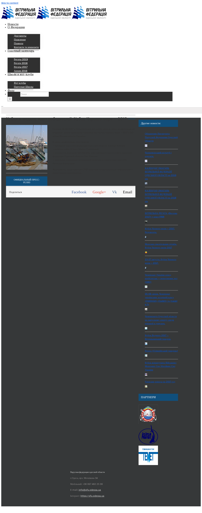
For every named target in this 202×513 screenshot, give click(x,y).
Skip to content (9, 3)
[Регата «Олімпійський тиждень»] (146, 356)
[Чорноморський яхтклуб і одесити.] (146, 161)
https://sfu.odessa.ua (92, 495)
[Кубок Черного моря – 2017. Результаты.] (146, 237)
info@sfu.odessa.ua (90, 489)
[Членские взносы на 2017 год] (146, 387)
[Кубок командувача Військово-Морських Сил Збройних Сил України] (146, 375)
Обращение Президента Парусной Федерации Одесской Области (161, 137)
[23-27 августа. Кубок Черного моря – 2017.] (146, 268)
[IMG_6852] (37, 126)
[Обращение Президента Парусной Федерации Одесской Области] (146, 146)
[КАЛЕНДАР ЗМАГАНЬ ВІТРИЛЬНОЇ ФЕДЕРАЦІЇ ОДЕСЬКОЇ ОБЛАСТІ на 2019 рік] (146, 184)
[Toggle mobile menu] (2, 105)
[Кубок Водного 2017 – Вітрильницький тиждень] (146, 344)
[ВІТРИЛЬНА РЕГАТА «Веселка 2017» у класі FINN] (146, 222)
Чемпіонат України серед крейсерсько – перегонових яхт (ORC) (161, 278)
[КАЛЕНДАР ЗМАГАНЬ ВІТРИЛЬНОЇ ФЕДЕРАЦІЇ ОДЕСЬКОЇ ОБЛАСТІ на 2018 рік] (146, 206)
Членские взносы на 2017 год (160, 381)
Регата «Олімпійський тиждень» (161, 350)
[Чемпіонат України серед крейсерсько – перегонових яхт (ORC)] (146, 287)
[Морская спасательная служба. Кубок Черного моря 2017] (146, 253)
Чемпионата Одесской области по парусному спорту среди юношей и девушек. (161, 320)
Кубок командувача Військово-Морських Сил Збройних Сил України (161, 366)
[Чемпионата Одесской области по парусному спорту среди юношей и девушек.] (146, 329)
